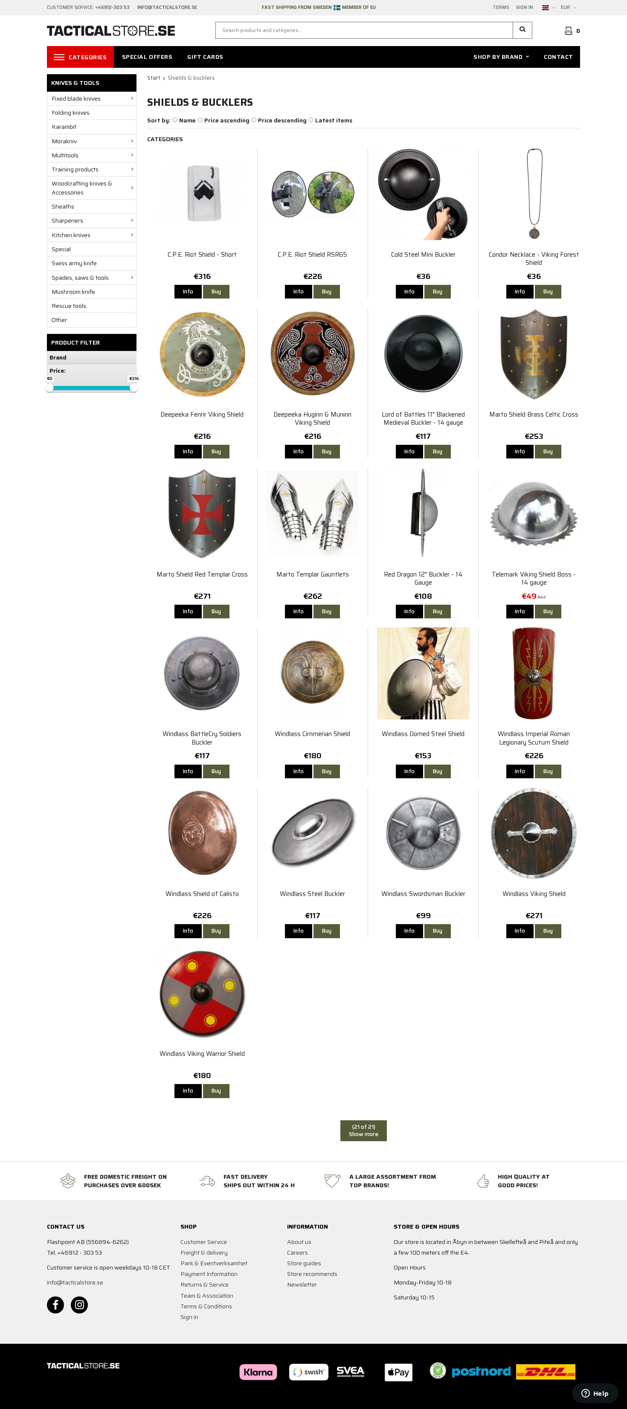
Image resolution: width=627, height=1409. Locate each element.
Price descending (282, 120)
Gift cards (205, 56)
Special (61, 249)
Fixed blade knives (76, 98)
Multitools (65, 155)
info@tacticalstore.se (75, 1282)
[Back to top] (568, 1397)
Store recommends (312, 1274)
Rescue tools (69, 305)
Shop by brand (497, 56)
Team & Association (206, 1295)
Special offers (147, 56)
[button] (522, 30)
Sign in (524, 7)
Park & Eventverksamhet (213, 1263)
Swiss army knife (74, 263)
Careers (297, 1252)
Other (59, 320)
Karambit (64, 126)
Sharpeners (67, 220)
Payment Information (209, 1274)
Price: (57, 370)
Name (187, 120)
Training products (75, 169)
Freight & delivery (204, 1252)
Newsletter (302, 1284)
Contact (558, 56)
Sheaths (63, 206)
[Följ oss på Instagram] (79, 1304)
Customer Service (203, 1242)
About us (299, 1242)
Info (188, 291)
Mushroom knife (73, 291)
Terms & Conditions (206, 1306)
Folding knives (71, 112)
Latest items (333, 120)
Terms (501, 7)
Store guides (304, 1263)
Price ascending (227, 120)
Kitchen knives (71, 235)
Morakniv (64, 141)
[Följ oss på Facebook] (55, 1304)
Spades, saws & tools (80, 277)
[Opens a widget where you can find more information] (595, 1394)
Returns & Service (204, 1284)
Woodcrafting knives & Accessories (82, 188)
